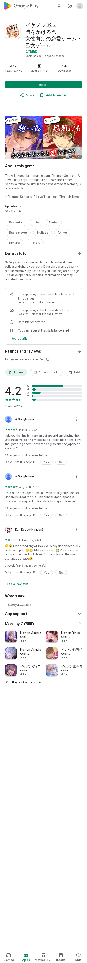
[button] (46, 70)
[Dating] (54, 222)
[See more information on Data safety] (79, 254)
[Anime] (62, 232)
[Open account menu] (80, 6)
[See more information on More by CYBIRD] (79, 624)
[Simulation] (16, 222)
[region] (43, 68)
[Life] (36, 222)
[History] (35, 242)
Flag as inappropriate (24, 682)
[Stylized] (42, 232)
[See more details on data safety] (19, 338)
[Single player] (18, 232)
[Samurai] (14, 242)
